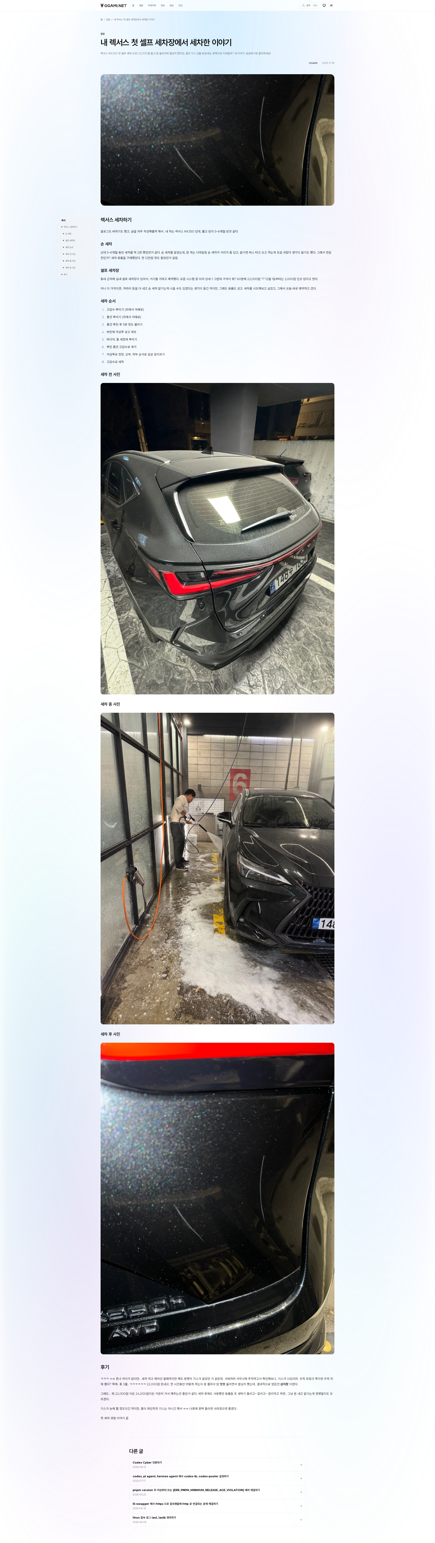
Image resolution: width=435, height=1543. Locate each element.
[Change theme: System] (324, 5)
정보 (163, 5)
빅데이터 (152, 5)
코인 (180, 5)
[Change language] (331, 5)
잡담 (172, 5)
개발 (141, 5)
